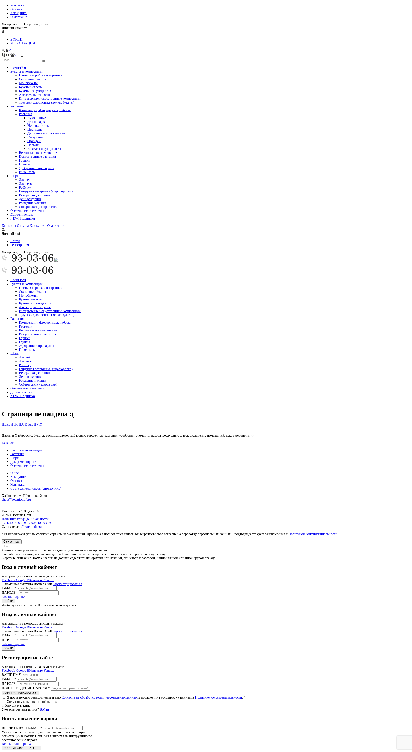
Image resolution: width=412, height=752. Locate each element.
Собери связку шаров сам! (38, 207)
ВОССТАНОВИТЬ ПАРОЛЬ (21, 748)
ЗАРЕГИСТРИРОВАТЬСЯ (20, 692)
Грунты (24, 164)
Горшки (24, 160)
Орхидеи (34, 141)
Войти (15, 241)
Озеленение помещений (28, 210)
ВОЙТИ (16, 39)
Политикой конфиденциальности (312, 534)
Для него (25, 183)
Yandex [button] (49, 580)
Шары (14, 176)
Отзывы (16, 9)
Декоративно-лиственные (46, 133)
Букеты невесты (30, 87)
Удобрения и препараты (36, 168)
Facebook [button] (9, 580)
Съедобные (35, 137)
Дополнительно (21, 214)
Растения (17, 106)
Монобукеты (28, 83)
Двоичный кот (31, 526)
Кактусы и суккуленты (44, 149)
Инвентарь (27, 172)
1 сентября (18, 67)
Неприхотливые (39, 125)
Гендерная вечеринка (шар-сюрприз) (46, 191)
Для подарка (36, 122)
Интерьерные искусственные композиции (50, 98)
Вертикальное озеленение (38, 152)
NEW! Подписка (22, 218)
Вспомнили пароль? (16, 744)
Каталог (8, 443)
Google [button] (21, 580)
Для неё (24, 180)
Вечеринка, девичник (35, 195)
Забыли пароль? (13, 597)
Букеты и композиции (26, 71)
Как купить (18, 13)
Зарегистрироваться (67, 584)
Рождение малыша (32, 203)
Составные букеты (32, 79)
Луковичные (36, 118)
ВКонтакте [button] (35, 580)
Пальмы (33, 145)
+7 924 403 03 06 (39, 523)
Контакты (17, 5)
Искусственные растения (37, 156)
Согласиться (11, 541)
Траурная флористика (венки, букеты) (46, 102)
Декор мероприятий (24, 462)
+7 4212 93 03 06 (14, 523)
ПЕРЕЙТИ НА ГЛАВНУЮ (22, 424)
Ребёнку (25, 187)
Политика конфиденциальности (25, 519)
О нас (14, 473)
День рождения (30, 199)
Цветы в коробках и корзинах (40, 75)
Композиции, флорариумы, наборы (45, 110)
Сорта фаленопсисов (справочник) (35, 488)
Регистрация (19, 245)
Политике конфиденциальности (218, 697)
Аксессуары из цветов (35, 94)
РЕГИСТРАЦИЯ (22, 43)
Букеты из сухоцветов (35, 91)
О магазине (18, 17)
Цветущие (34, 129)
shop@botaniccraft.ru (16, 499)
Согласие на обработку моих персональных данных (100, 697)
